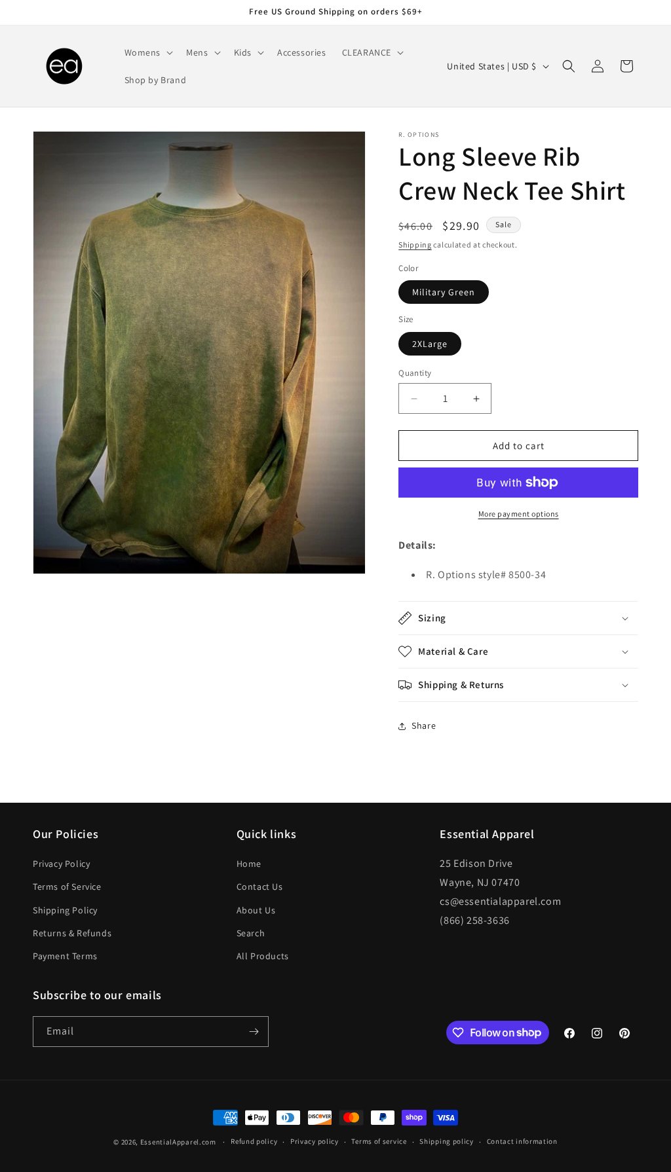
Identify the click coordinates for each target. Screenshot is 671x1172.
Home (249, 864)
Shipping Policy (65, 910)
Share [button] (424, 725)
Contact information (522, 1141)
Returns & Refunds (72, 933)
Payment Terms (65, 956)
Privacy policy (314, 1141)
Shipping (415, 244)
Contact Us (260, 886)
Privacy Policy (61, 864)
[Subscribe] (253, 1031)
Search (251, 933)
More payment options (518, 514)
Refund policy (254, 1141)
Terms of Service (67, 886)
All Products (263, 956)
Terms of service (378, 1141)
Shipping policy (446, 1141)
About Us (256, 910)
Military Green (443, 292)
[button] (148, 52)
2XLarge (430, 344)
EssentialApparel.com (178, 1141)
